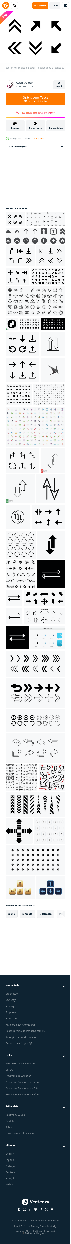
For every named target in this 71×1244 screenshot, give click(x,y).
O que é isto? (38, 138)
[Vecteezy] (5, 5)
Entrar (55, 5)
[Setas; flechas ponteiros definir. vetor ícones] (35, 927)
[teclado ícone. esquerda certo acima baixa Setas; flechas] (20, 1176)
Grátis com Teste (35, 99)
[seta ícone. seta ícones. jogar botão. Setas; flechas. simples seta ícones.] (21, 736)
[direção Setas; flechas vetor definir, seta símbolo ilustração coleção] (21, 1012)
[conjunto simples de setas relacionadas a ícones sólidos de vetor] (15, 218)
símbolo (27, 1227)
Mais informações (17, 144)
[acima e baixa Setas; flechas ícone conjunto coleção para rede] (18, 420)
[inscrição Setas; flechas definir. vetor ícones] (35, 955)
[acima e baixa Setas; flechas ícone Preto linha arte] (20, 621)
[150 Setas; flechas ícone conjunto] (22, 497)
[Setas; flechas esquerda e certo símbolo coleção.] (20, 766)
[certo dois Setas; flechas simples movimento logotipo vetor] (18, 472)
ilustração (46, 1227)
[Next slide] (57, 1227)
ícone (11, 1227)
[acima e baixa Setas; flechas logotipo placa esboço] (48, 619)
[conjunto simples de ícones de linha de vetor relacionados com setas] (20, 292)
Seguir (59, 86)
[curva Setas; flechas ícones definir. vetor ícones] (35, 982)
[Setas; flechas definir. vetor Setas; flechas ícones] (35, 898)
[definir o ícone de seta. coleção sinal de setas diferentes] (26, 790)
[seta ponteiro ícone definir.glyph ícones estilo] (23, 312)
